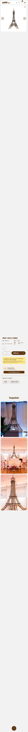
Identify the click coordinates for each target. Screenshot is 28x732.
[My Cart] (21, 2)
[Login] (19, 2)
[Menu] (25, 2)
